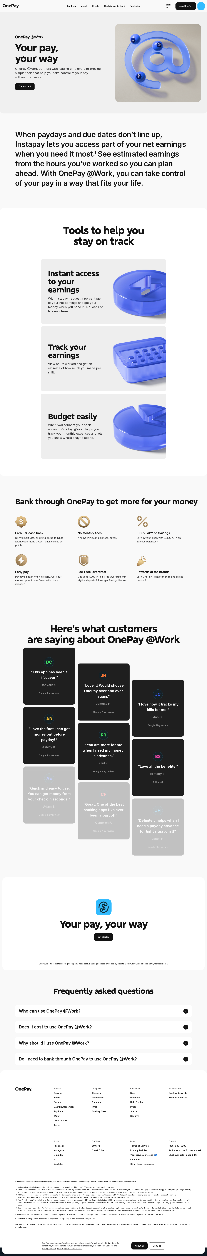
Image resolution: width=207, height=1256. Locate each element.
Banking (71, 6)
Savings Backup (118, 580)
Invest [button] (57, 1097)
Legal (132, 1141)
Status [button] (133, 1111)
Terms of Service (105, 1246)
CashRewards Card (114, 6)
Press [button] (133, 1107)
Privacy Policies (49, 1248)
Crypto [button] (57, 1102)
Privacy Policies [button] (138, 1150)
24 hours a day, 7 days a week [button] (185, 1150)
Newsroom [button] (98, 1097)
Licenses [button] (135, 1159)
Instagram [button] (59, 1150)
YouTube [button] (58, 1164)
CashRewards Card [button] (64, 1107)
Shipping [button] (97, 1102)
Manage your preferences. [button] (69, 1248)
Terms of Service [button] (139, 1146)
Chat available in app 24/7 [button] (183, 1155)
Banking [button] (58, 1093)
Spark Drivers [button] (99, 1150)
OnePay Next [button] (99, 1111)
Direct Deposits (93, 1200)
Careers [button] (96, 1093)
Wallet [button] (57, 1116)
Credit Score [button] (60, 1120)
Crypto (95, 6)
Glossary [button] (135, 1097)
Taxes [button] (57, 1125)
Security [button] (134, 1116)
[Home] (21, 6)
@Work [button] (96, 1146)
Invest (84, 6)
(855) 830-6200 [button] (177, 1146)
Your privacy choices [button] (141, 1155)
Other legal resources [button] (142, 1164)
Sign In (168, 6)
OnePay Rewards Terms (143, 1192)
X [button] (54, 1159)
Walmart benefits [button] (178, 1097)
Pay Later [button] (59, 1111)
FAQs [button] (94, 1107)
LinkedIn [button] (58, 1155)
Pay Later (135, 6)
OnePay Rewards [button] (178, 1093)
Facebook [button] (59, 1146)
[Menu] (201, 6)
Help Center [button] (136, 1102)
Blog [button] (132, 1093)
